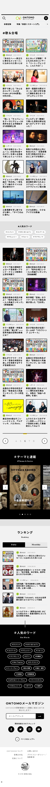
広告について (17, 758)
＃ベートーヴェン (12, 668)
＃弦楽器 (19, 674)
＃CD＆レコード (14, 686)
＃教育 (38, 686)
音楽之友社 (18, 755)
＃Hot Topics (17, 662)
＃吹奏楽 (38, 656)
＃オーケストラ (33, 662)
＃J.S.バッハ (10, 232)
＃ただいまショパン (24, 232)
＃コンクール (40, 232)
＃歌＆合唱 (26, 668)
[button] (19, 514)
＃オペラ (28, 686)
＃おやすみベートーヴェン (16, 680)
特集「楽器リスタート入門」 (29, 24)
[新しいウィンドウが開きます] (11, 729)
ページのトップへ (28, 739)
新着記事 (7, 24)
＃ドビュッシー (12, 237)
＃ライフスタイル (36, 680)
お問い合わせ (32, 751)
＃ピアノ (27, 656)
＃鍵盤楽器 (30, 674)
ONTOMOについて (15, 751)
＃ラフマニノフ (38, 237)
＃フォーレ (25, 237)
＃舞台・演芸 (39, 668)
